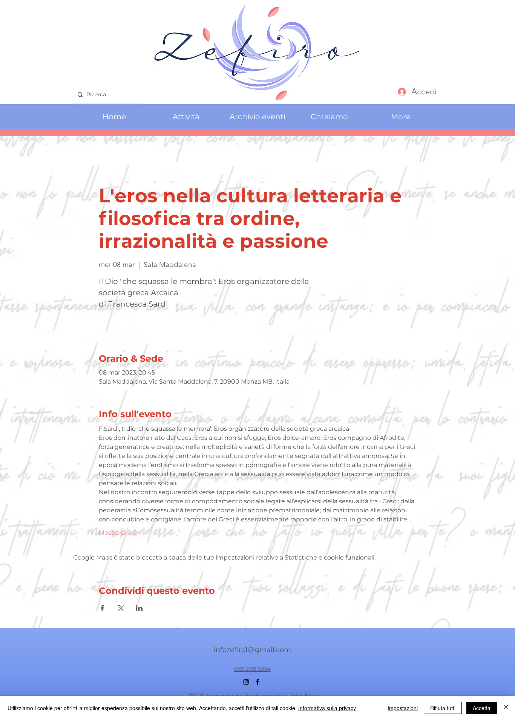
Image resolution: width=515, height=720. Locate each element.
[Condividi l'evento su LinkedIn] (139, 608)
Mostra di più (118, 532)
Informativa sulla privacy (327, 708)
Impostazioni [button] (403, 708)
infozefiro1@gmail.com (252, 650)
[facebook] (257, 682)
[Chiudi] (505, 708)
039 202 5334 (252, 668)
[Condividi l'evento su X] (120, 608)
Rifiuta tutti (442, 708)
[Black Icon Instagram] (246, 682)
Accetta (481, 708)
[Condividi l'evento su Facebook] (102, 608)
